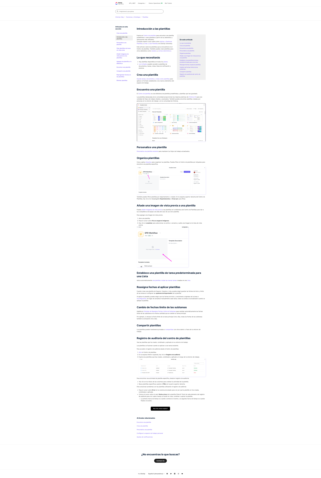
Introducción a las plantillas (122, 38)
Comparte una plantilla (123, 71)
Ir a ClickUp (141, 473)
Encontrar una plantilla (144, 422)
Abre (140, 352)
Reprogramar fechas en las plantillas (124, 75)
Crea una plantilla (185, 45)
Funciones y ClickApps (133, 17)
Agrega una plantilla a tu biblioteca (124, 62)
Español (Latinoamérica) (155, 473)
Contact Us (160, 461)
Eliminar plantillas (122, 80)
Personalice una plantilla (187, 51)
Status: (155, 3)
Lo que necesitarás (185, 43)
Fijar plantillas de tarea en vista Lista (124, 49)
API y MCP (132, 3)
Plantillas (145, 17)
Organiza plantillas (185, 53)
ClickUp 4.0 (192, 97)
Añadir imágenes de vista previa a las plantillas (123, 56)
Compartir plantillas (185, 71)
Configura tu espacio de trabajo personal (150, 433)
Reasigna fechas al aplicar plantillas (190, 64)
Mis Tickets (168, 3)
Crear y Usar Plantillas (151, 43)
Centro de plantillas (144, 93)
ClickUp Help (119, 17)
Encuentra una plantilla (186, 48)
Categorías (141, 3)
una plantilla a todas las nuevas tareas (165, 280)
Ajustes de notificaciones (145, 437)
